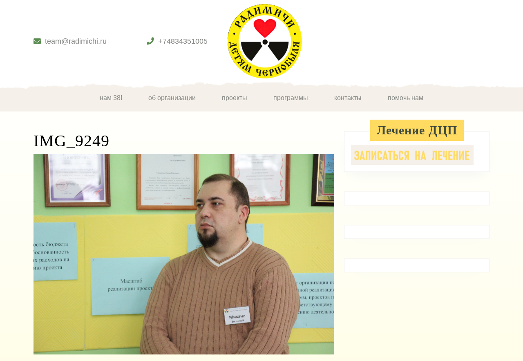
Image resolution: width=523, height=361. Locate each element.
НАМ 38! (111, 97)
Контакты (348, 97)
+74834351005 (183, 41)
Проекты (234, 97)
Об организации (172, 97)
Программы (290, 97)
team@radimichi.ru (76, 41)
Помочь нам (405, 97)
